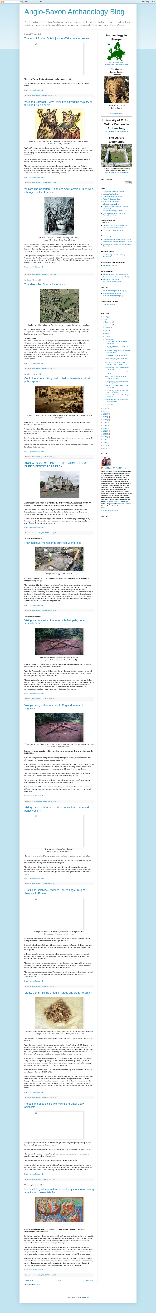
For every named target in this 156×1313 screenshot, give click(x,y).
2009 (105, 445)
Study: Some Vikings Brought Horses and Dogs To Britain (58, 992)
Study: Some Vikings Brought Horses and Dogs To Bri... (117, 391)
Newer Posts (29, 1281)
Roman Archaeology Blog (111, 199)
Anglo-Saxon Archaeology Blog (74, 12)
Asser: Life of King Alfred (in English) (115, 291)
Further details (116, 113)
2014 (105, 431)
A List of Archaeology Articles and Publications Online (114, 214)
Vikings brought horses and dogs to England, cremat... (116, 382)
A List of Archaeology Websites (113, 211)
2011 (105, 439)
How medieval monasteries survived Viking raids (52, 542)
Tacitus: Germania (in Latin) (112, 293)
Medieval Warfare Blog (110, 194)
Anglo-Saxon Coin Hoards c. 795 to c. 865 (117, 239)
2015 (105, 428)
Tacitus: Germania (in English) (113, 296)
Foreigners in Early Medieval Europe (115, 225)
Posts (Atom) (37, 1284)
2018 (105, 420)
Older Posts (89, 1281)
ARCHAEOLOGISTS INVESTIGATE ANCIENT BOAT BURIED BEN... (116, 363)
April (106, 336)
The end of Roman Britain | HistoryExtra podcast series (56, 38)
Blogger (86, 1297)
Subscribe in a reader (108, 304)
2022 (105, 408)
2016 (105, 425)
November (108, 325)
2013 (105, 434)
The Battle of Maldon (110, 265)
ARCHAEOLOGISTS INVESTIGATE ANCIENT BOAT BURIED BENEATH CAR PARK (56, 465)
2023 (105, 319)
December (108, 322)
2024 (105, 317)
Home (60, 1281)
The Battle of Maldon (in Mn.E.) (113, 282)
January (108, 405)
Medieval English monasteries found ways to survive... (117, 400)
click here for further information (116, 131)
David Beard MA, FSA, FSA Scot (115, 468)
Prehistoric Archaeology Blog (112, 197)
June (107, 330)
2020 (105, 414)
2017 (105, 422)
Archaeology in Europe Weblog (113, 192)
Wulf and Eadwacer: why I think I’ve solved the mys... (116, 347)
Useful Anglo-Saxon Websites (113, 230)
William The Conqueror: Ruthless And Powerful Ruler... (117, 351)
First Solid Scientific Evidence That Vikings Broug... (116, 386)
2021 (105, 411)
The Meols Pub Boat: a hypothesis (44, 284)
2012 (105, 437)
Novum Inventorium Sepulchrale (113, 228)
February (108, 339)
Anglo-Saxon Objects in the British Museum (117, 242)
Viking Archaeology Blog (111, 204)
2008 (105, 448)
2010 (105, 442)
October (108, 328)
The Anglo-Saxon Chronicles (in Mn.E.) (116, 277)
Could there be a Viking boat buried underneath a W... (116, 359)
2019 (105, 417)
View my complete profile (109, 511)
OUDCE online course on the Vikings (115, 502)
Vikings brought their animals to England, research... (115, 377)
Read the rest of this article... (34, 90)
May (106, 333)
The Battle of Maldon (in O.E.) (112, 279)
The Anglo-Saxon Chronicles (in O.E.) (115, 274)
